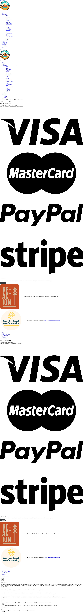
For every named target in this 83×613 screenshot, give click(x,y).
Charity (3, 13)
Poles (7, 34)
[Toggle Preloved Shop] (16, 65)
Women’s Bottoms (9, 23)
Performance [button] (3, 600)
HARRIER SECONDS (9, 81)
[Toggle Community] (16, 94)
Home (3, 11)
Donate (3, 41)
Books (7, 88)
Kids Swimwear (8, 29)
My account (4, 337)
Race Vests (7, 35)
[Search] (10, 101)
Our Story (3, 12)
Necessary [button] (2, 587)
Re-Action (5, 96)
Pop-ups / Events (4, 42)
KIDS (7, 25)
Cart (2, 47)
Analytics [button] (2, 603)
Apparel (7, 32)
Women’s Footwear (9, 24)
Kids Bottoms (8, 28)
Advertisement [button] (3, 606)
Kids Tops (7, 27)
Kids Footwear (8, 30)
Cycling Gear (8, 39)
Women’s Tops (8, 22)
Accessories (8, 19)
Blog (5, 95)
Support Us (3, 520)
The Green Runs (4, 43)
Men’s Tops (8, 17)
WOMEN (7, 20)
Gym (6, 40)
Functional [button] (2, 598)
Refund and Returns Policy (6, 334)
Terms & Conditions (5, 335)
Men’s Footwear (8, 69)
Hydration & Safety (9, 33)
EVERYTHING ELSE (9, 36)
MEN (7, 15)
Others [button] (2, 608)
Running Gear (8, 38)
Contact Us (5, 46)
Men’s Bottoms (8, 68)
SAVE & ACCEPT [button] (4, 611)
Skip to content (2, 0)
